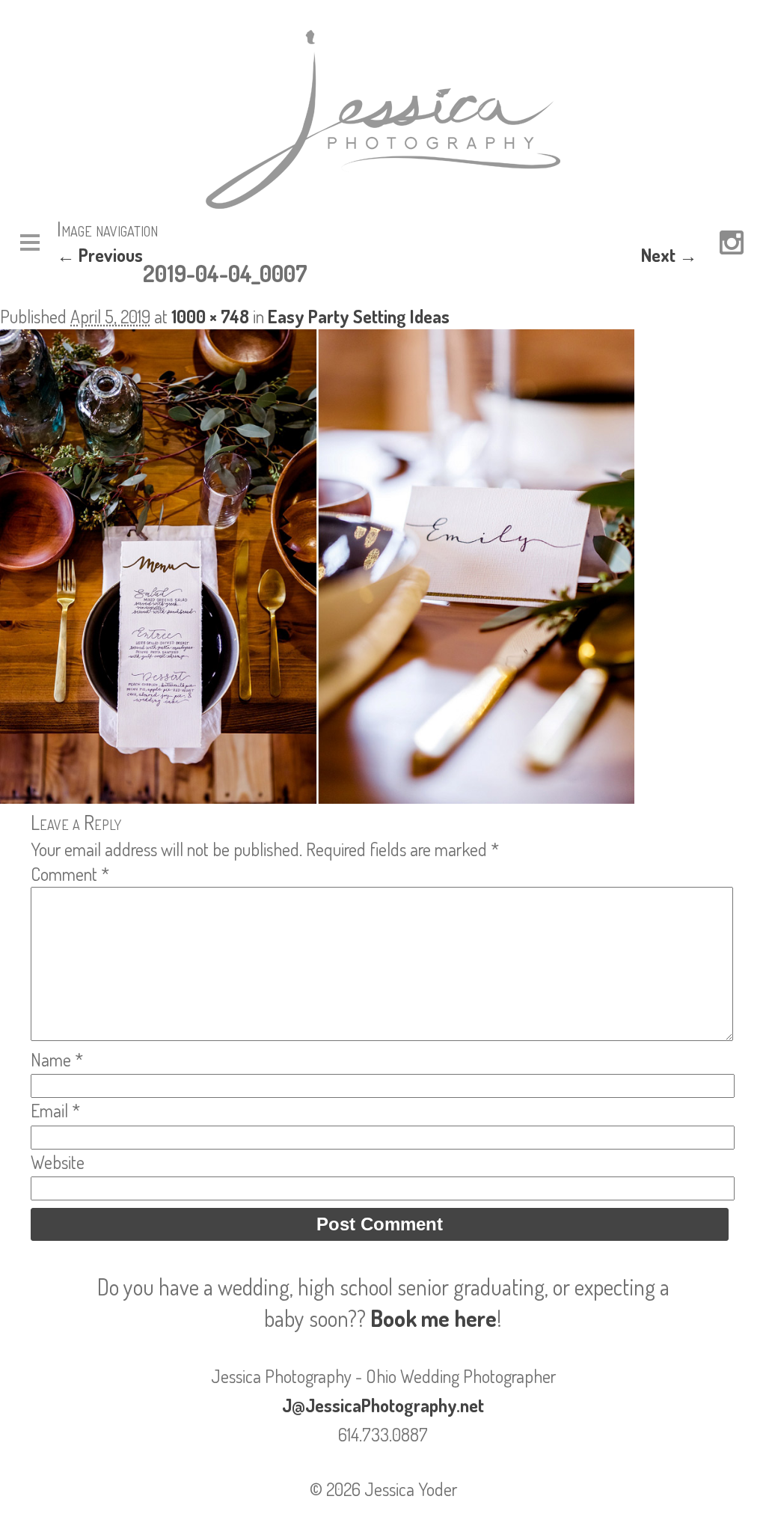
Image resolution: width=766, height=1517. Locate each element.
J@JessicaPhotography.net (383, 1405)
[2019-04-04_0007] (317, 796)
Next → (669, 254)
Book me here (433, 1318)
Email (55, 1110)
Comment (70, 873)
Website (58, 1161)
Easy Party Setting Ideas (359, 316)
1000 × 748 (210, 316)
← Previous (100, 254)
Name (57, 1059)
